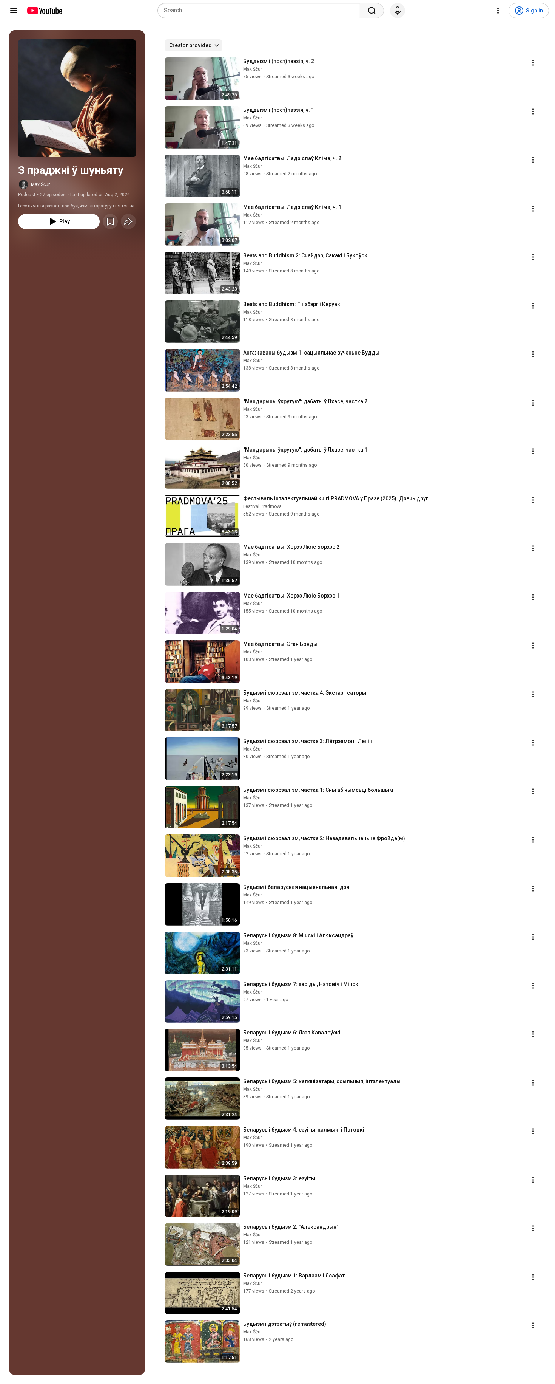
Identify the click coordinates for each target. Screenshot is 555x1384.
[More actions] (533, 62)
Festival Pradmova (262, 506)
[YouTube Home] (44, 10)
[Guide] (13, 10)
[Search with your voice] (397, 10)
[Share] (128, 221)
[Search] (372, 10)
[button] (77, 98)
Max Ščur (40, 184)
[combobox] (261, 10)
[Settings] (498, 10)
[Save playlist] (110, 221)
